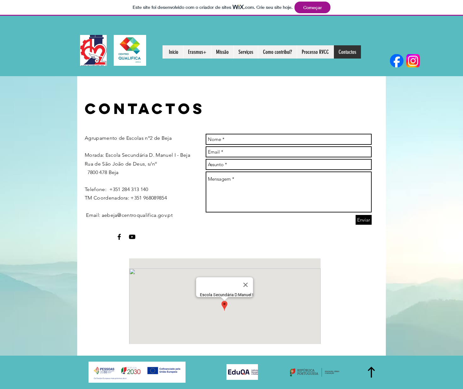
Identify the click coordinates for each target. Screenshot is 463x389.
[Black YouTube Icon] (132, 237)
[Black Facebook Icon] (119, 237)
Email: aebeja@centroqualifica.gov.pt (129, 215)
